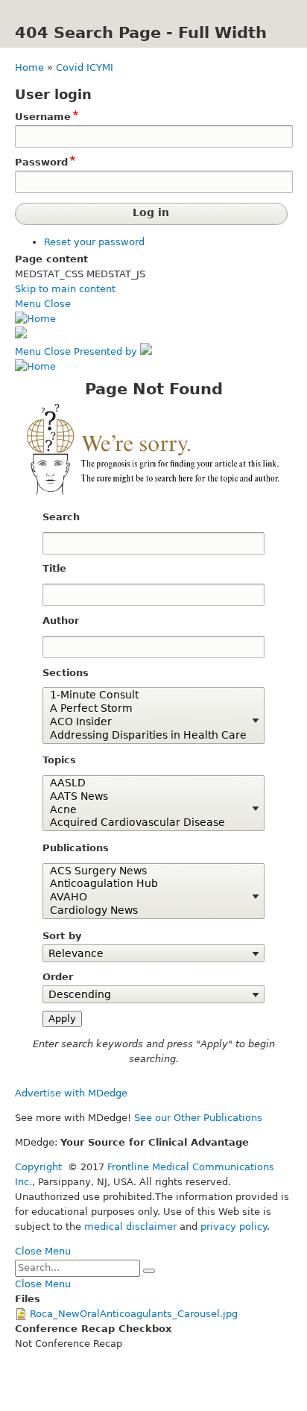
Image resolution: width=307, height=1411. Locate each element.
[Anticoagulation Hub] (147, 884)
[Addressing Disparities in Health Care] (147, 735)
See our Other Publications (198, 1117)
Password (41, 162)
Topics (59, 760)
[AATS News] (147, 797)
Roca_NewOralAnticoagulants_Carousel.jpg (134, 1313)
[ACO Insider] (147, 722)
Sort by (61, 935)
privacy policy (233, 1226)
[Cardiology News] (147, 911)
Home (29, 67)
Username (43, 116)
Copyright (38, 1166)
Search (61, 517)
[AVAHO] (147, 897)
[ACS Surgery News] (147, 871)
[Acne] (147, 810)
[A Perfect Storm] (147, 709)
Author (60, 620)
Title (54, 568)
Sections (65, 672)
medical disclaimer (130, 1226)
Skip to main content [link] (65, 288)
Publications (75, 847)
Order (57, 976)
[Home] (35, 318)
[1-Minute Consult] (147, 695)
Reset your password (94, 241)
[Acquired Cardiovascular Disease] (147, 823)
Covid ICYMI (84, 67)
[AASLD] (147, 783)
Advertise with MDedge (71, 1093)
